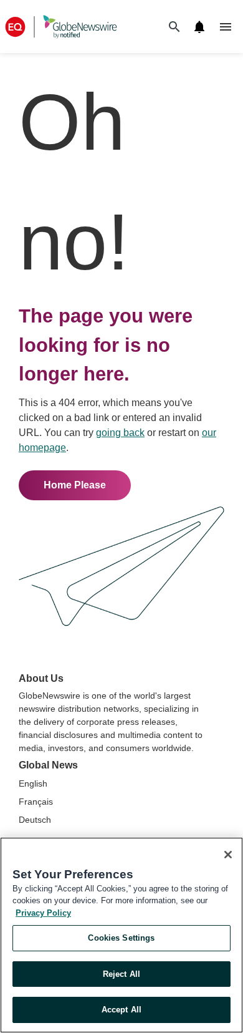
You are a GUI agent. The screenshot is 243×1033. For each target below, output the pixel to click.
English (33, 783)
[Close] (228, 854)
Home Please (75, 485)
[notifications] (199, 26)
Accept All (121, 1009)
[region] (121, 935)
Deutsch (35, 820)
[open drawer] (225, 26)
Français (36, 802)
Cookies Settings (121, 938)
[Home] (61, 26)
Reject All (121, 974)
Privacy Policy (43, 913)
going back (120, 432)
